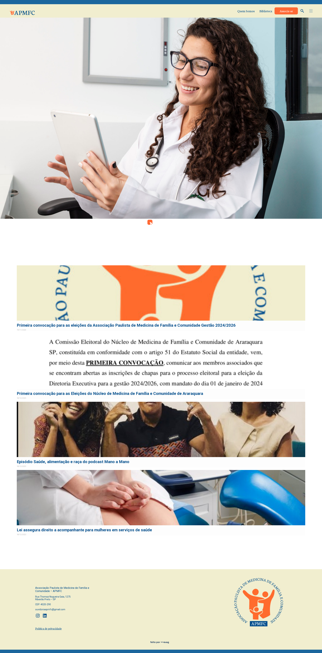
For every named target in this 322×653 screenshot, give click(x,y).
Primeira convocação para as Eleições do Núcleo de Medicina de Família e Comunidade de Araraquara (110, 393)
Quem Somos (246, 11)
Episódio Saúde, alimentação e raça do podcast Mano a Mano (73, 461)
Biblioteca (265, 11)
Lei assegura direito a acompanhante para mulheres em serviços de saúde (84, 530)
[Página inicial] (22, 12)
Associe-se (286, 11)
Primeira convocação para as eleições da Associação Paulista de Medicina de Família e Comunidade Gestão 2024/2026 (126, 325)
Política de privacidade (48, 628)
